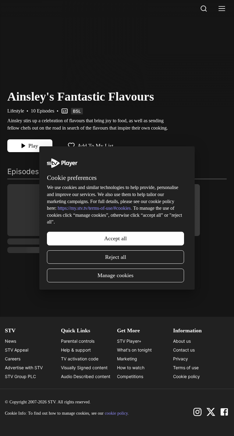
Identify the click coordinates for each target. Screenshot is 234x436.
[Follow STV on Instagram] (197, 412)
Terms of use (186, 367)
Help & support (76, 349)
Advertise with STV (24, 367)
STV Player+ (129, 341)
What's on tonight (134, 349)
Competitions (130, 376)
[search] (203, 8)
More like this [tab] (74, 171)
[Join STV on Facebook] (224, 412)
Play (33, 146)
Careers (12, 358)
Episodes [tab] (23, 171)
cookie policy (116, 413)
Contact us (184, 349)
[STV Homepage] (21, 8)
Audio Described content (85, 376)
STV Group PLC (20, 376)
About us (182, 341)
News (10, 341)
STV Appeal (16, 349)
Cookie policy (186, 376)
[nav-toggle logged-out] (222, 8)
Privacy (180, 358)
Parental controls (77, 341)
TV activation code (79, 358)
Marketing (127, 358)
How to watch (130, 367)
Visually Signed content (84, 367)
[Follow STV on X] (211, 412)
